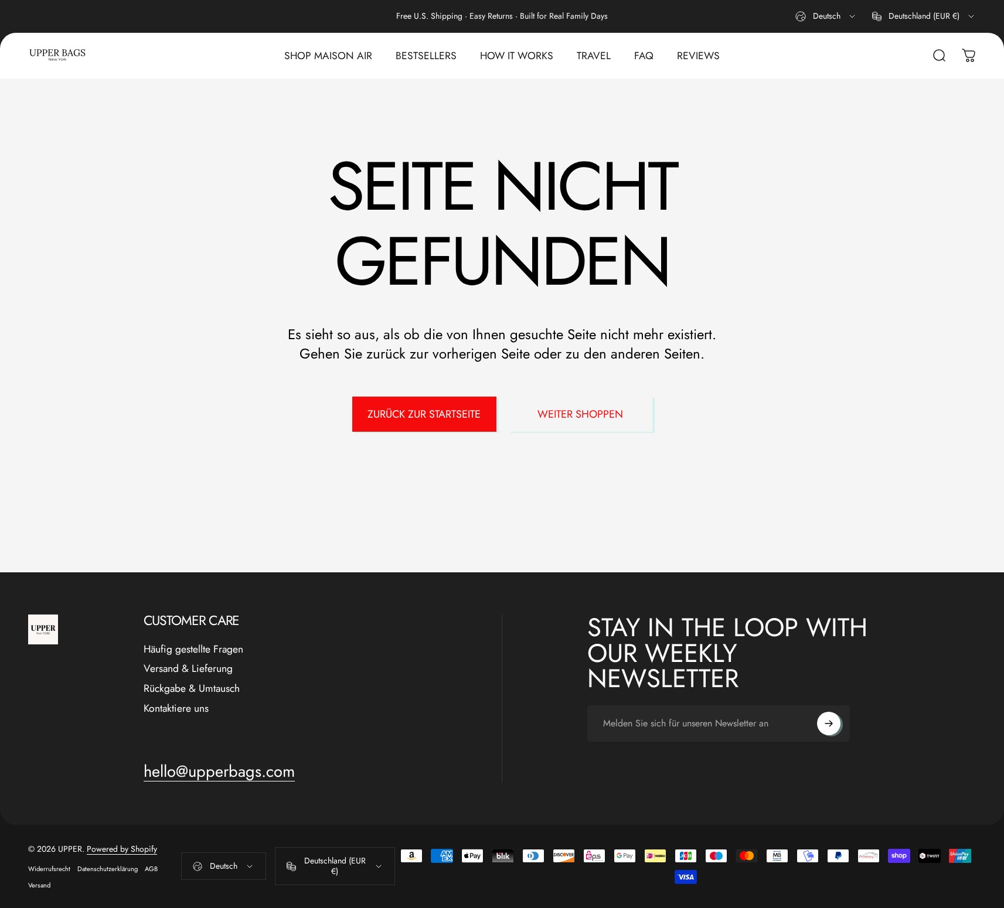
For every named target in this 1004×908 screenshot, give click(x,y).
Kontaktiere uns (176, 708)
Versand (39, 885)
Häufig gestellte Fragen (193, 649)
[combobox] (826, 16)
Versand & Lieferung (188, 669)
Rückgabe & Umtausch (192, 688)
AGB (151, 868)
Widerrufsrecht (49, 868)
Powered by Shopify (122, 849)
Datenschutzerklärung (107, 868)
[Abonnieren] (828, 723)
